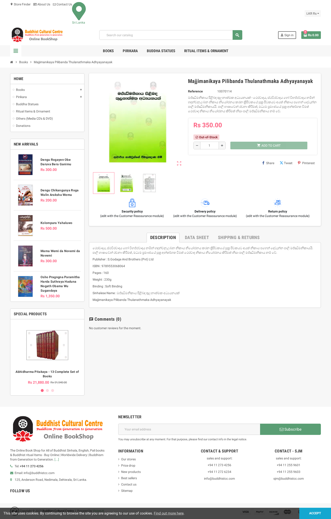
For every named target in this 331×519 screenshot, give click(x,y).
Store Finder (20, 4)
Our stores (128, 459)
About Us (43, 4)
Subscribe (292, 429)
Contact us (128, 484)
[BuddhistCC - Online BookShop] (37, 35)
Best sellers (129, 478)
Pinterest (308, 163)
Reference (195, 91)
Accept (315, 513)
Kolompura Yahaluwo (56, 223)
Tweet (288, 163)
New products (131, 472)
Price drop (128, 465)
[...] (56, 459)
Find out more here (169, 513)
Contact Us (64, 4)
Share (270, 163)
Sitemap (127, 490)
